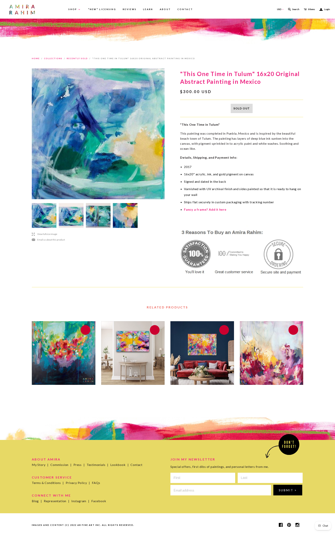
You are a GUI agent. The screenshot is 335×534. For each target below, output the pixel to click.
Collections (53, 58)
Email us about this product (48, 239)
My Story (40, 464)
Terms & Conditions (48, 483)
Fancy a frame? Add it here (205, 209)
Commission (61, 464)
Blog (37, 501)
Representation (56, 501)
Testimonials (97, 464)
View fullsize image (44, 234)
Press (79, 464)
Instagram (80, 501)
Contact (136, 464)
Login (324, 9)
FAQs (96, 483)
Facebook (98, 501)
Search (295, 9)
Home (36, 58)
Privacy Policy (78, 483)
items (311, 9)
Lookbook (119, 464)
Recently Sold (77, 58)
